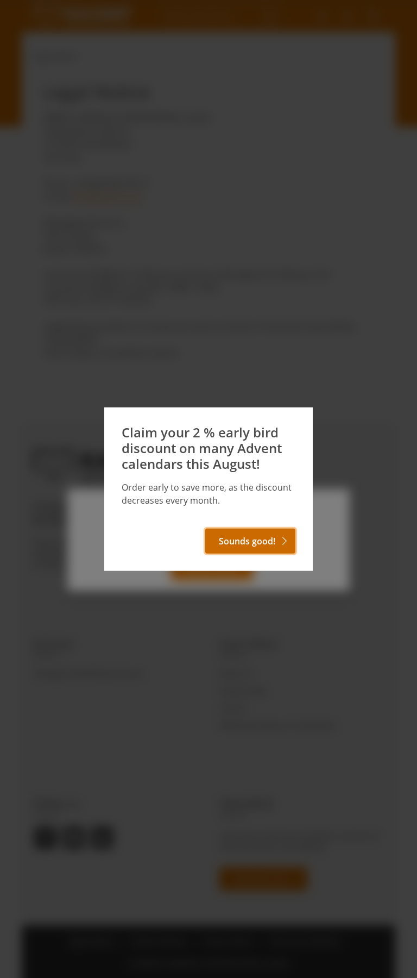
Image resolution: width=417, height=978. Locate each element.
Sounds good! (247, 541)
